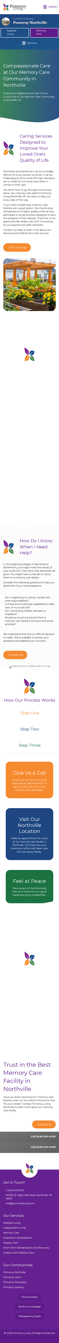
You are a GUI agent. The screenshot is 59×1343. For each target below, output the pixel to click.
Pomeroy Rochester (15, 1282)
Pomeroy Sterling (13, 1287)
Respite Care (10, 1242)
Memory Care (11, 1232)
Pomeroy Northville (14, 1272)
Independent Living (14, 1227)
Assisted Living (11, 1222)
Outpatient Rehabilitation (17, 1237)
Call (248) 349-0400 (43, 1136)
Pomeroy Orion (12, 1277)
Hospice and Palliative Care (18, 1252)
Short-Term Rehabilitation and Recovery (26, 1247)
